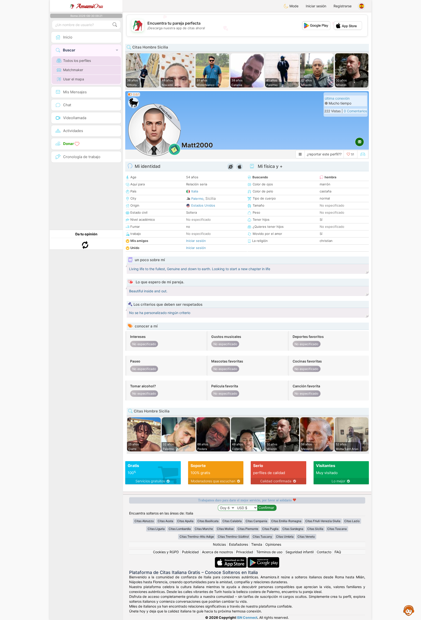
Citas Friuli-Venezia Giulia (322, 521)
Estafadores (238, 544)
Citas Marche (204, 529)
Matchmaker (73, 70)
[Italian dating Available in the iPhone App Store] (231, 559)
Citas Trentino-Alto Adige (197, 536)
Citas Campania (256, 521)
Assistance (408, 610)
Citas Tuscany (262, 536)
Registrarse (343, 6)
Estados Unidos (203, 205)
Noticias (219, 544)
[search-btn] (114, 24)
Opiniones (273, 544)
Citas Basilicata (208, 521)
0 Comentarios (355, 111)
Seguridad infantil (300, 552)
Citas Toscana (337, 529)
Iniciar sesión (316, 6)
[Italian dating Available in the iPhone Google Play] (263, 559)
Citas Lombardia (180, 529)
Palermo (197, 198)
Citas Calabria (232, 521)
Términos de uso (269, 552)
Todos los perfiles (77, 60)
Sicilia (210, 198)
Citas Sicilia (315, 529)
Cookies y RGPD (166, 552)
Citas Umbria (285, 536)
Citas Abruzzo (144, 521)
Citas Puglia (270, 529)
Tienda (256, 544)
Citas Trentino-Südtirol (233, 536)
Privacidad (244, 552)
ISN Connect (247, 617)
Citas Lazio (352, 521)
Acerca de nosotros (217, 552)
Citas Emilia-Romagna (286, 521)
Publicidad (190, 552)
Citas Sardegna (292, 529)
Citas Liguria (156, 529)
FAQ (338, 552)
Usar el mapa (73, 79)
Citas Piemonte (248, 529)
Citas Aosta (165, 521)
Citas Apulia (185, 521)
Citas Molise (225, 529)
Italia (194, 191)
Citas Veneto (306, 536)
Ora (89, 6)
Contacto (324, 552)
